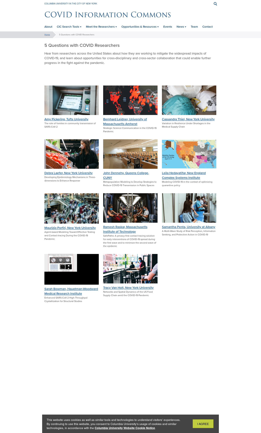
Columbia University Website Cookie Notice (125, 428)
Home (47, 34)
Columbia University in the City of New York (70, 3)
